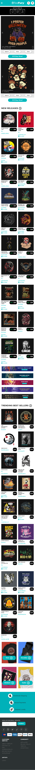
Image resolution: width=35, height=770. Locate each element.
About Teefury (7, 743)
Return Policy (7, 751)
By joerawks (4, 231)
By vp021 (3, 429)
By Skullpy (3, 207)
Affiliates (24, 742)
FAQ (3, 747)
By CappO (20, 357)
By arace (20, 331)
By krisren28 (21, 158)
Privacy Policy (26, 744)
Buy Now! (17, 56)
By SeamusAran (22, 614)
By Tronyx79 (21, 451)
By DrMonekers (5, 450)
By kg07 (20, 429)
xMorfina (6, 91)
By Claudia (3, 495)
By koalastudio (21, 183)
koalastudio (7, 48)
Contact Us (6, 745)
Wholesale (6, 753)
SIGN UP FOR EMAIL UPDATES (11, 720)
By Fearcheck (21, 207)
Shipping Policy (7, 749)
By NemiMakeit (21, 590)
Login (4, 760)
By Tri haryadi (4, 614)
